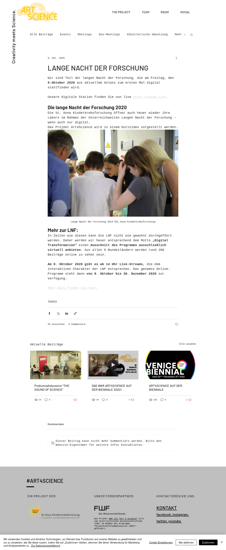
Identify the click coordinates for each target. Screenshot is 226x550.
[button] (148, 12)
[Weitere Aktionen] (176, 58)
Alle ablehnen (186, 542)
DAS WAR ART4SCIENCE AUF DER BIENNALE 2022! (112, 387)
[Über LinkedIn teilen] (66, 313)
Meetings (85, 34)
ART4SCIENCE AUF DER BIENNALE (165, 387)
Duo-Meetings (109, 34)
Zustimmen (208, 542)
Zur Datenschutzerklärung (45, 545)
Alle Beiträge (41, 34)
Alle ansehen (187, 344)
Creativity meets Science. (13, 36)
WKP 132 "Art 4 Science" (123, 519)
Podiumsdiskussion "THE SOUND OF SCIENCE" (51, 387)
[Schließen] (222, 542)
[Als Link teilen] (75, 313)
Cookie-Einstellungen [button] (161, 542)
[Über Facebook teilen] (49, 313)
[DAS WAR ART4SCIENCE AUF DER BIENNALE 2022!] (113, 365)
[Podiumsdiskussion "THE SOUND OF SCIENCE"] (55, 365)
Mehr (178, 34)
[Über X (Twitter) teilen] (58, 313)
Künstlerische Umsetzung (147, 34)
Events (65, 34)
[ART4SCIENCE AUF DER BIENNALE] (170, 365)
